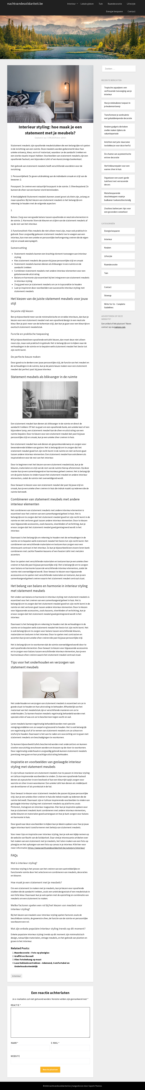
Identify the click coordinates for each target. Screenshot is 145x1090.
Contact (132, 11)
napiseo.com (119, 327)
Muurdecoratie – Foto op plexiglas (31, 952)
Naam (14, 1042)
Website (15, 1056)
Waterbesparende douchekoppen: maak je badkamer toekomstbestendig (117, 196)
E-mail (55, 1042)
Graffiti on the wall (24, 956)
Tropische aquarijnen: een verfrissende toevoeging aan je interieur (118, 91)
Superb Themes (95, 1086)
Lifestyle (131, 3)
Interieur (71, 3)
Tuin (101, 3)
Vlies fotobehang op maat (27, 959)
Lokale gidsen (87, 3)
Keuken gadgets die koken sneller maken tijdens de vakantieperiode (116, 130)
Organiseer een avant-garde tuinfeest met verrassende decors (116, 181)
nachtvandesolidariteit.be (25, 4)
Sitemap (107, 295)
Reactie (16, 1005)
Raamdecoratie (115, 3)
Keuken (107, 247)
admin (63, 137)
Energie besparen (114, 11)
